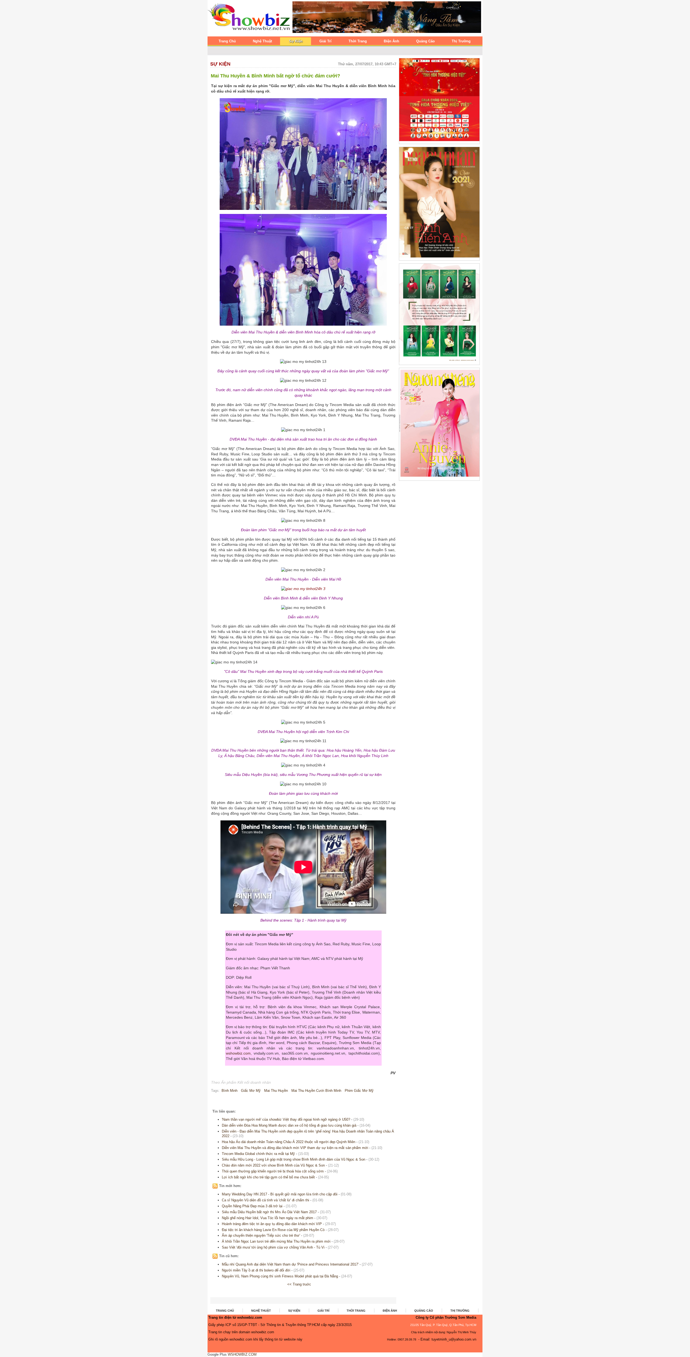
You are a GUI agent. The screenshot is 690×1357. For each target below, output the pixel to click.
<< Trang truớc (299, 1284)
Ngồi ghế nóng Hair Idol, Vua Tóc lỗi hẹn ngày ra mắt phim (267, 1218)
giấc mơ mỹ (251, 1091)
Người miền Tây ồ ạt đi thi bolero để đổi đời (256, 1270)
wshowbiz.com (238, 1053)
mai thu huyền (276, 1091)
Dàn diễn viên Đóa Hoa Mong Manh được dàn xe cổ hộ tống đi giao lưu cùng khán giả (289, 1125)
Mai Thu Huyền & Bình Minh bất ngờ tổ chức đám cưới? (275, 76)
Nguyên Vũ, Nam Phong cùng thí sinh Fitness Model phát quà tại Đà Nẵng (280, 1276)
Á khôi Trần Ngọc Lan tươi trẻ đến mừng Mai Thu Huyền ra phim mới (276, 1241)
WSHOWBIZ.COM (242, 1354)
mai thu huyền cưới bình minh (316, 1091)
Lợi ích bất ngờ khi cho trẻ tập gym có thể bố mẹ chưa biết (268, 1177)
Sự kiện (220, 64)
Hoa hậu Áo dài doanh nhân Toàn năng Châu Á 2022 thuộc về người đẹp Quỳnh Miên (288, 1142)
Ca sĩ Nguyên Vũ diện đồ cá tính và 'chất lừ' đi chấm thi (265, 1200)
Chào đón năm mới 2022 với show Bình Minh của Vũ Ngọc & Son (273, 1165)
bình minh (229, 1091)
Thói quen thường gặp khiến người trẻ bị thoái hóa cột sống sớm (273, 1171)
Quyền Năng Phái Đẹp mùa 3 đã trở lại (252, 1206)
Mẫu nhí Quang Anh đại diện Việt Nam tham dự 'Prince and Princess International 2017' (290, 1264)
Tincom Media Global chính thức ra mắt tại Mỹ (258, 1154)
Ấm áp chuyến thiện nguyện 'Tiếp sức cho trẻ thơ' (261, 1235)
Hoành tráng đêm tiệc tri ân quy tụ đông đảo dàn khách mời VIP (272, 1224)
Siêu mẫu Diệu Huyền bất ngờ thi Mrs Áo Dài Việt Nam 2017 (269, 1212)
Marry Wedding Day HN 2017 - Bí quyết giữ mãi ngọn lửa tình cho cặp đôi (279, 1194)
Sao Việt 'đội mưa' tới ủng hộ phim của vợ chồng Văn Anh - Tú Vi (273, 1247)
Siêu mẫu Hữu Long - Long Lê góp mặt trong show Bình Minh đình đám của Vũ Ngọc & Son (293, 1159)
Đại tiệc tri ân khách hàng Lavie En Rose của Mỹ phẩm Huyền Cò (273, 1230)
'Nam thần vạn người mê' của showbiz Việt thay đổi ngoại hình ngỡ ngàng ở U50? (286, 1119)
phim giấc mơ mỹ (359, 1091)
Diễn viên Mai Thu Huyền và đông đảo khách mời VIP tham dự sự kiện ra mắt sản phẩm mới (295, 1148)
